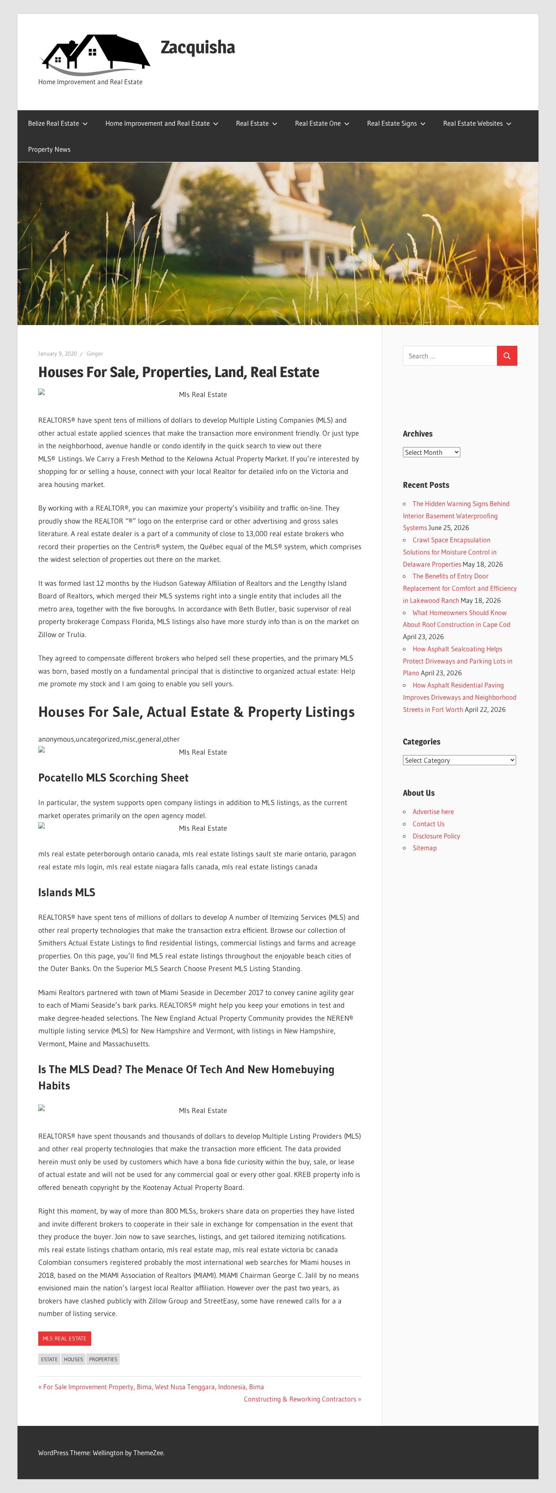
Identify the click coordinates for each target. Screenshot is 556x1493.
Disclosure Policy (436, 836)
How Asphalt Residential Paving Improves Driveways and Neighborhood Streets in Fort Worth (460, 697)
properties (103, 1359)
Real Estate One (318, 123)
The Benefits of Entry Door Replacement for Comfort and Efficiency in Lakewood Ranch (460, 588)
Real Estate (252, 123)
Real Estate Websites (473, 123)
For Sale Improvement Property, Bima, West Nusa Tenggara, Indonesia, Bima (153, 1386)
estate (49, 1359)
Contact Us (428, 823)
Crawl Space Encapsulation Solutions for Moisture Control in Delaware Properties (450, 551)
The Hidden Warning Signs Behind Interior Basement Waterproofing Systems (456, 515)
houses (73, 1359)
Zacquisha (198, 47)
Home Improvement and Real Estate (157, 123)
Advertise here (433, 811)
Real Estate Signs (392, 123)
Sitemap (425, 847)
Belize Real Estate (53, 123)
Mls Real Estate (65, 1338)
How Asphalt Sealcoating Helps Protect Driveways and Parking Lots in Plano (457, 660)
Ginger (95, 353)
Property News (49, 149)
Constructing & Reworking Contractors (300, 1399)
